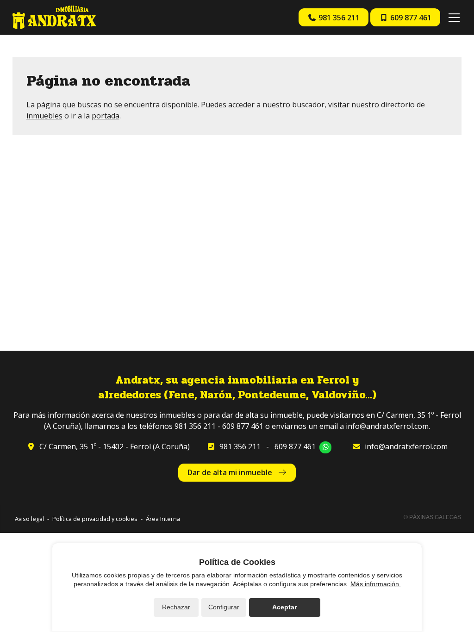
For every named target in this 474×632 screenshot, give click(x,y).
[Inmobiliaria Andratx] (54, 17)
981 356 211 (240, 446)
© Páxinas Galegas (432, 517)
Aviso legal (29, 518)
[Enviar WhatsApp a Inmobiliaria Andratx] (325, 447)
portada (105, 116)
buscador (308, 104)
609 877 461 (295, 446)
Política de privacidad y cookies (94, 518)
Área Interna (163, 518)
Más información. (375, 584)
